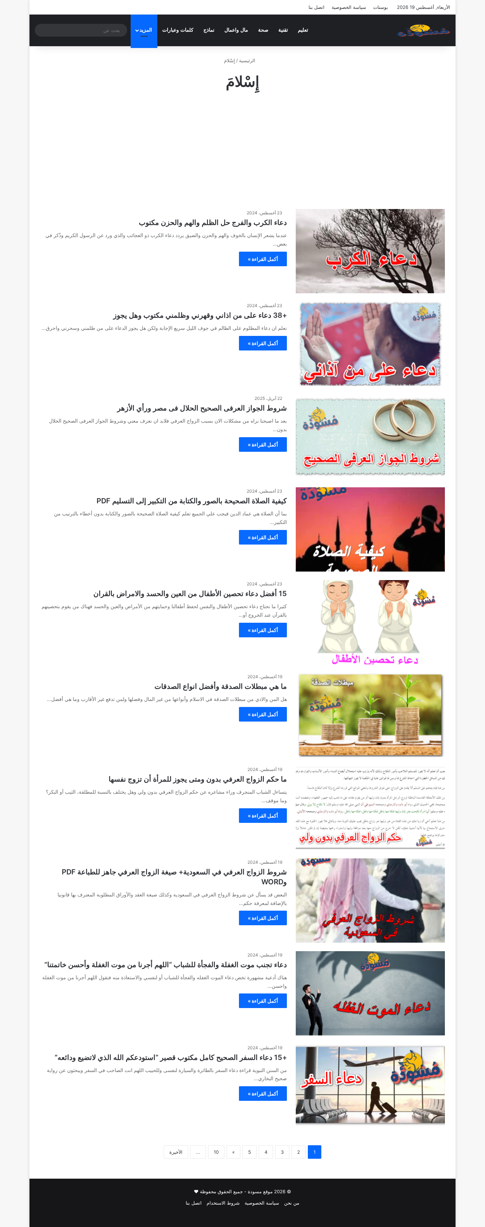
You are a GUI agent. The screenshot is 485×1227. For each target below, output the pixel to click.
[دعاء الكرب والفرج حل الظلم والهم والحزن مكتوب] (370, 251)
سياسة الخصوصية (349, 7)
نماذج (208, 30)
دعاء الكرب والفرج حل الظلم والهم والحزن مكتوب (213, 222)
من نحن (291, 1203)
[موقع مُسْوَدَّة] (423, 30)
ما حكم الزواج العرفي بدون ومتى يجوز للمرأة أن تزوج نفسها (198, 779)
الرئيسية (248, 60)
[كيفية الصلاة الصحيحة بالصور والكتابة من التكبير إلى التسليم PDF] (370, 529)
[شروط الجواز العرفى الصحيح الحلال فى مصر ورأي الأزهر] (370, 437)
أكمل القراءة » (263, 259)
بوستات (380, 7)
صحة (263, 30)
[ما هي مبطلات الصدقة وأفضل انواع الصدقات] (370, 715)
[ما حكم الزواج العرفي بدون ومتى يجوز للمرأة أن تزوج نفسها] (370, 808)
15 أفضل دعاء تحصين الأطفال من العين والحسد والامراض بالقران (190, 593)
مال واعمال (236, 30)
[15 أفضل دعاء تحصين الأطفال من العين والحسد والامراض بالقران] (370, 622)
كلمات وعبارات (178, 30)
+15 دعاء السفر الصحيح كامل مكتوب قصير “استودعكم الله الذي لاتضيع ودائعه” (171, 1057)
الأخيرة (175, 1152)
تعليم (303, 30)
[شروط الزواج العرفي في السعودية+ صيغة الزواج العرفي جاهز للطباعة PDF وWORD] (370, 900)
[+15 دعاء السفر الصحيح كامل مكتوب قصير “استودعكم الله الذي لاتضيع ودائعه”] (370, 1085)
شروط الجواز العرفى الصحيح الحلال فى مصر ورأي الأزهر (202, 408)
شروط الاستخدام (223, 1203)
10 (216, 1152)
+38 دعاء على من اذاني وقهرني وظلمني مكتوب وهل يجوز (200, 315)
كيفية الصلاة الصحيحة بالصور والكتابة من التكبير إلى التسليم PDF (192, 501)
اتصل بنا (317, 7)
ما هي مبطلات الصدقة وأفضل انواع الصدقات (220, 686)
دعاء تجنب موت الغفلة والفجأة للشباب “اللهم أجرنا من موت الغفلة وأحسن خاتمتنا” (165, 964)
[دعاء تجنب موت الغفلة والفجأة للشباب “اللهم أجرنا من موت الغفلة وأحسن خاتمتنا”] (370, 993)
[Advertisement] (242, 148)
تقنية (283, 30)
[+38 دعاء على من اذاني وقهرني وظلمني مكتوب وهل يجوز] (370, 344)
